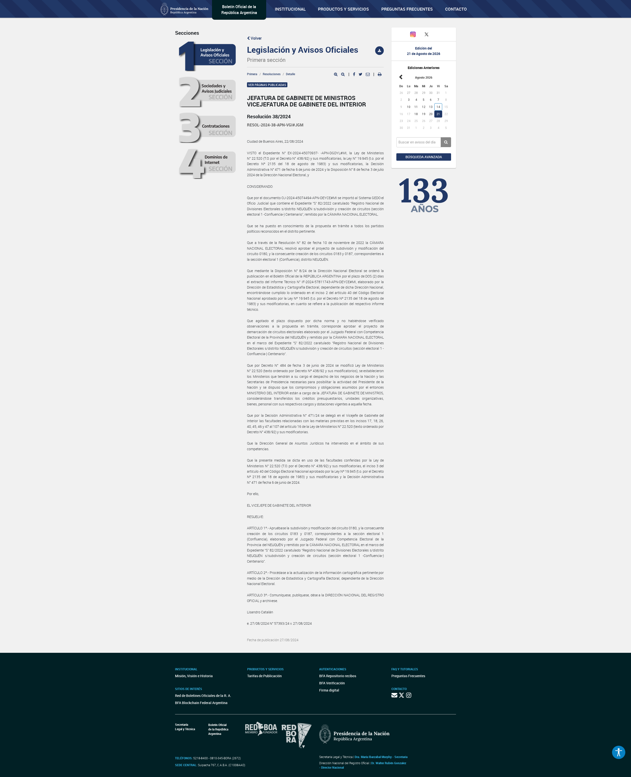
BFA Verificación (332, 683)
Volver (256, 38)
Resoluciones (271, 74)
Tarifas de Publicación (264, 675)
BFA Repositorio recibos (337, 675)
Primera (252, 74)
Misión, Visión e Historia (194, 675)
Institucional (290, 9)
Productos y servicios (343, 9)
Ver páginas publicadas (267, 85)
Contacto (456, 9)
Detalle (290, 74)
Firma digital (329, 690)
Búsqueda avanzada (423, 157)
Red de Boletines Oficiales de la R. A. (203, 695)
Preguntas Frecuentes (407, 9)
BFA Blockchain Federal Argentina (201, 702)
